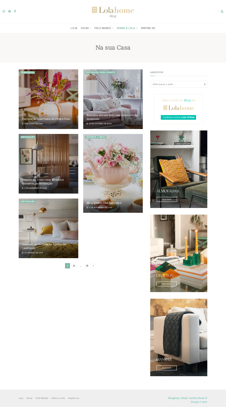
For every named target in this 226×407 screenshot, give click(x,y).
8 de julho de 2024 (33, 124)
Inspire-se (148, 28)
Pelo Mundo (103, 28)
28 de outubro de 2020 (100, 124)
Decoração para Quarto (100, 72)
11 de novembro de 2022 (100, 207)
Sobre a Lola (126, 28)
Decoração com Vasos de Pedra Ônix (46, 119)
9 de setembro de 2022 (35, 188)
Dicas (85, 28)
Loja (74, 28)
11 (87, 265)
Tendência (27, 72)
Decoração (28, 137)
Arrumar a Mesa (96, 137)
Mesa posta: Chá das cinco (104, 202)
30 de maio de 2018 (33, 253)
